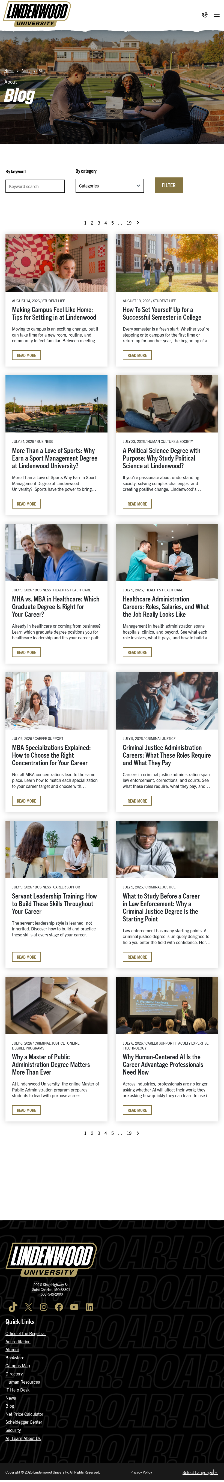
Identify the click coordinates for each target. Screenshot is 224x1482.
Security (13, 1430)
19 (129, 222)
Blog (9, 1405)
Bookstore (14, 1357)
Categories (89, 185)
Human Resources (22, 1381)
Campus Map (17, 1365)
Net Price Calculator (24, 1414)
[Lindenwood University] (37, 14)
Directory (14, 1373)
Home (9, 70)
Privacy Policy (141, 1472)
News (10, 1398)
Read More (26, 355)
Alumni (12, 1349)
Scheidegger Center (23, 1421)
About (26, 70)
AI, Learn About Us (23, 1438)
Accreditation (18, 1341)
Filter (169, 185)
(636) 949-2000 (51, 1294)
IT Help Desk (17, 1389)
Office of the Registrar (25, 1333)
